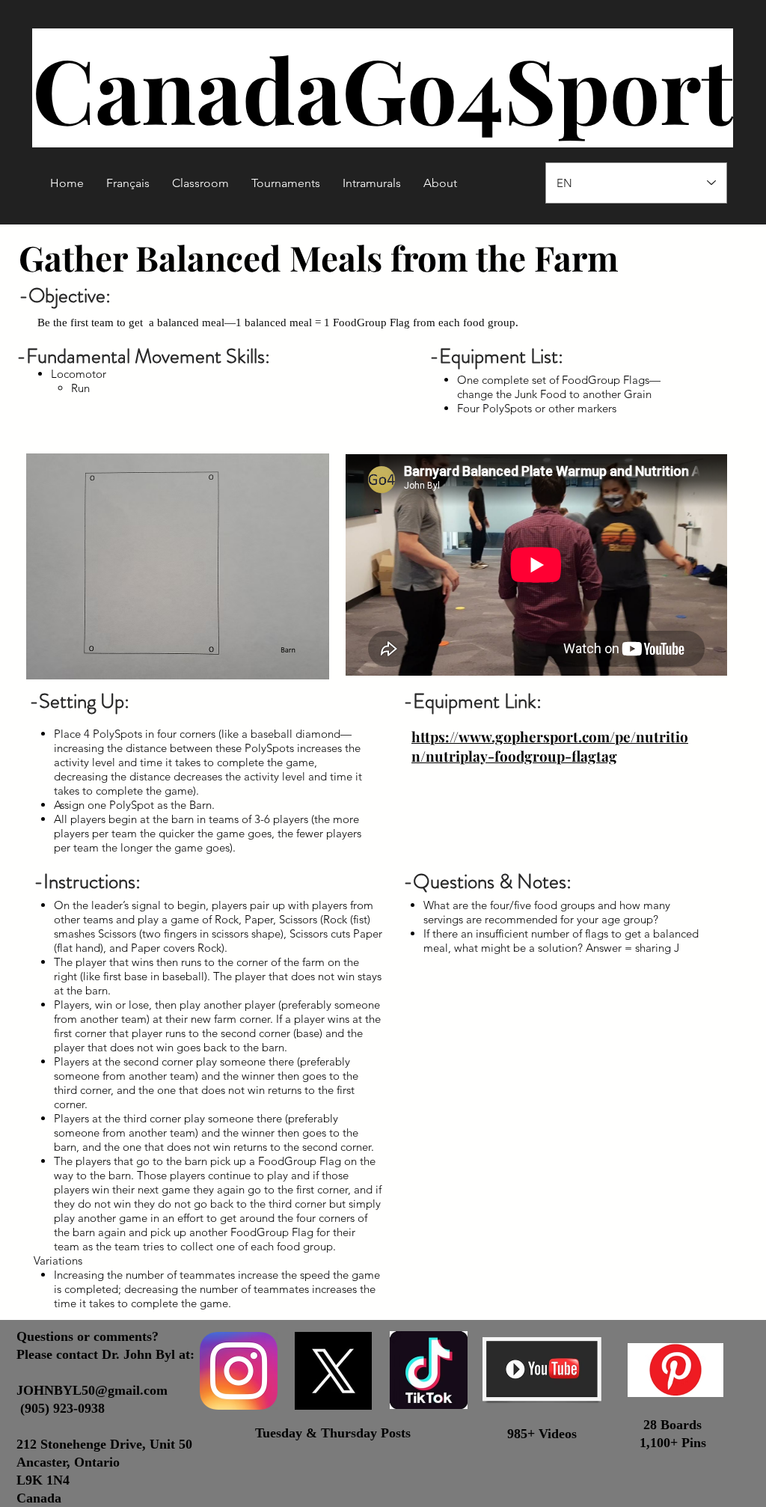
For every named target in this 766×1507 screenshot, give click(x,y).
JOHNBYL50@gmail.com (92, 1390)
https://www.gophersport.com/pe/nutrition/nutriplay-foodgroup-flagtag (549, 746)
